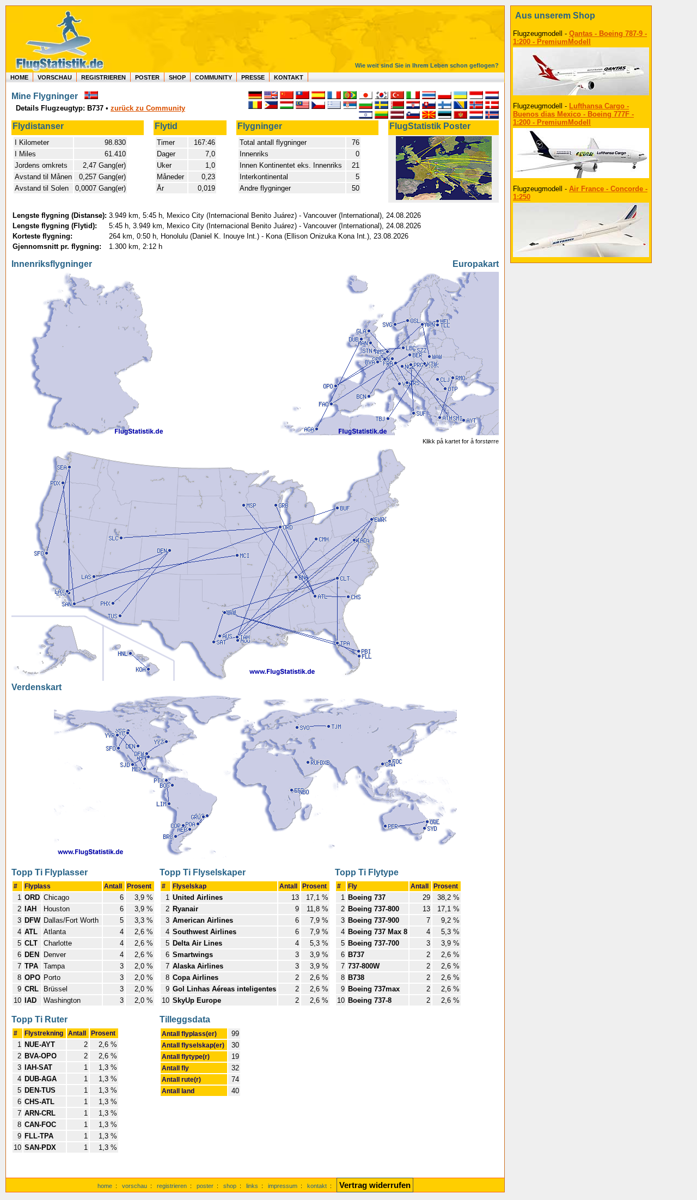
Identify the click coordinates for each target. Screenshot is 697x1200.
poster (205, 1186)
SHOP (177, 77)
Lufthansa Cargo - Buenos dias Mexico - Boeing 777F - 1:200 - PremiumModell (573, 114)
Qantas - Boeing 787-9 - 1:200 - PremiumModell (580, 37)
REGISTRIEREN (103, 77)
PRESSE (253, 77)
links (252, 1186)
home (104, 1186)
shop (229, 1186)
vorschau (134, 1186)
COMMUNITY (213, 77)
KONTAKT (288, 77)
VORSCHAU (55, 77)
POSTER (147, 77)
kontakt (317, 1186)
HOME (19, 77)
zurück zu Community (148, 108)
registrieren (172, 1186)
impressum (282, 1186)
